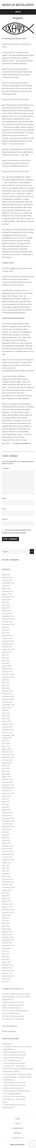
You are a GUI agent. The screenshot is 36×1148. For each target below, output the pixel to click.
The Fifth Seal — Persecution (13, 1019)
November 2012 (8, 940)
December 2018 (8, 755)
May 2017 (5, 804)
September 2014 (8, 887)
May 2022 (5, 660)
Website (5, 519)
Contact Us (17, 1138)
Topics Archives (9, 1026)
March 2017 (6, 810)
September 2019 (8, 735)
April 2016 (6, 840)
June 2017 (6, 802)
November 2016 (8, 821)
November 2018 (8, 757)
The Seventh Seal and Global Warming (18, 1069)
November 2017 (8, 788)
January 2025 (7, 594)
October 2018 (7, 760)
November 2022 (8, 644)
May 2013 (5, 923)
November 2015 (8, 854)
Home (17, 1119)
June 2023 (6, 630)
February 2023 (7, 636)
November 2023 (8, 619)
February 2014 (7, 904)
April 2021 (6, 688)
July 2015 (5, 865)
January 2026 (7, 577)
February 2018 (7, 779)
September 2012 (8, 946)
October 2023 (7, 622)
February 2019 (7, 752)
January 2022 (7, 672)
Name (4, 498)
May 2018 (5, 771)
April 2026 (6, 575)
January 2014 (7, 907)
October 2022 (7, 647)
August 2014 (6, 890)
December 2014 (8, 882)
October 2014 (7, 885)
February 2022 (7, 669)
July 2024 (5, 602)
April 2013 (6, 926)
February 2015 (7, 879)
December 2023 (8, 616)
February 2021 (7, 691)
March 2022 (6, 666)
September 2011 (8, 976)
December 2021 (8, 674)
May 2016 (5, 838)
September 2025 (8, 583)
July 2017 (5, 799)
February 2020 (7, 724)
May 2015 (5, 871)
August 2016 (6, 829)
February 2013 (7, 932)
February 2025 (7, 591)
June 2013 (6, 921)
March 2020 (6, 721)
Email (4, 509)
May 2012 (5, 957)
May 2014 (5, 896)
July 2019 (5, 741)
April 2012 (6, 959)
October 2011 (7, 973)
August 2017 (6, 796)
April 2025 (6, 586)
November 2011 (8, 970)
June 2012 (6, 954)
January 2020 (7, 727)
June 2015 (6, 868)
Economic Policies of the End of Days (16, 994)
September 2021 (8, 677)
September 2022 (8, 649)
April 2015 (6, 874)
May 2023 (5, 633)
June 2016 (6, 835)
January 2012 (7, 968)
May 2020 (5, 716)
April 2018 (6, 774)
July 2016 (5, 832)
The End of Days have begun (13, 1016)
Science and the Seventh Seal (13, 1005)
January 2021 (7, 694)
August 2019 (6, 738)
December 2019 (8, 730)
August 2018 (6, 763)
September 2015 (8, 860)
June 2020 (6, 713)
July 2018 (5, 766)
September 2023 (8, 624)
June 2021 (6, 683)
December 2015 (8, 851)
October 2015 (7, 857)
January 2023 (7, 638)
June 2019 (6, 743)
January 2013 (7, 934)
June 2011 (6, 982)
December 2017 (8, 785)
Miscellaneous (26, 443)
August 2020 (6, 707)
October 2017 (7, 791)
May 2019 (5, 746)
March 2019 (6, 749)
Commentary (16, 443)
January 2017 (7, 815)
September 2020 (8, 705)
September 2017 (8, 793)
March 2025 (6, 588)
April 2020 (6, 719)
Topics (4, 1102)
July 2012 (5, 951)
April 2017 (6, 807)
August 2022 (6, 652)
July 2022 (5, 655)
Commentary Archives (12, 989)
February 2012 (7, 965)
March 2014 (6, 901)
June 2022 (6, 658)
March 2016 (6, 843)
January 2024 (7, 613)
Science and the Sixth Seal (12, 1008)
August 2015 (6, 862)
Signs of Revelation (17, 1145)
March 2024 (6, 611)
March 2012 (6, 962)
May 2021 (5, 685)
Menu (18, 12)
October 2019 (7, 732)
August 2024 (6, 600)
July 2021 (5, 680)
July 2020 (5, 710)
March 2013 (6, 929)
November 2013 (8, 910)
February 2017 (7, 813)
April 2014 (6, 898)
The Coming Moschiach (11, 1013)
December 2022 (8, 641)
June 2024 (6, 605)
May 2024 (5, 608)
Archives (17, 1133)
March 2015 (6, 876)
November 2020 (8, 699)
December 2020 (8, 696)
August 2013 (6, 915)
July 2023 (5, 627)
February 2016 (7, 846)
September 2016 (8, 827)
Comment (6, 468)
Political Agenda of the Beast (13, 1002)
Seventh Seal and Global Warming (15, 1011)
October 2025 (7, 580)
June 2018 (6, 768)
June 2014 (6, 893)
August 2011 (6, 979)
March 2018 (6, 777)
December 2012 (8, 937)
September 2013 (8, 912)
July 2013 (5, 918)
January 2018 (7, 782)
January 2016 (7, 849)
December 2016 (8, 818)
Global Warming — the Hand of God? (16, 997)
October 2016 (7, 824)
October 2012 (7, 943)
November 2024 (8, 597)
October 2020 (7, 702)
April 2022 (6, 663)
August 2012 (6, 948)
